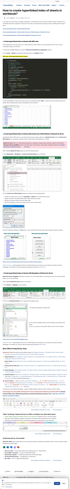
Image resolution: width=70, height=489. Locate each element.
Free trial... (27, 147)
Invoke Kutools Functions (37, 354)
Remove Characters (32, 381)
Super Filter (63, 376)
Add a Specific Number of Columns (24, 370)
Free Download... (57, 409)
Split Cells (15, 386)
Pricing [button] (34, 5)
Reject (63, 483)
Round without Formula (19, 358)
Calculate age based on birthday (23, 382)
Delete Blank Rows (40, 356)
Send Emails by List (53, 376)
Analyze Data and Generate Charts (20, 354)
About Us (57, 471)
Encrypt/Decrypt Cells (39, 376)
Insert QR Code (51, 382)
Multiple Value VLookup (34, 361)
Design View (26, 374)
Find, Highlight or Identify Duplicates (23, 356)
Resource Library (62, 374)
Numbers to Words (28, 384)
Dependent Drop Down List (45, 365)
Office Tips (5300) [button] (43, 5)
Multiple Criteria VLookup (19, 361)
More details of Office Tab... (43, 433)
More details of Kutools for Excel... (41, 409)
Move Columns (38, 370)
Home (8, 471)
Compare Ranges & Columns (12, 372)
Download (27, 5)
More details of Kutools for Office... (41, 460)
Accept (57, 483)
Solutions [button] (19, 5)
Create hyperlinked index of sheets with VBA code (16, 28)
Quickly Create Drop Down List (27, 365)
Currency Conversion (38, 384)
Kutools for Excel (7, 265)
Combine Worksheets (26, 376)
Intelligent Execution (38, 352)
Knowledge (19, 471)
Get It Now (43, 267)
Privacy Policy (44, 471)
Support (54, 5)
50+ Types (46, 381)
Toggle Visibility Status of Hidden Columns (55, 370)
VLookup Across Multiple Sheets (51, 361)
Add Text (24, 381)
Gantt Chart (54, 381)
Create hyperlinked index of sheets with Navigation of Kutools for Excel (22, 35)
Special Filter (9, 378)
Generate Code (50, 352)
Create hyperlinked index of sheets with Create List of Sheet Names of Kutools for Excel (26, 32)
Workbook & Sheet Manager (48, 374)
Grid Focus (18, 374)
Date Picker (16, 376)
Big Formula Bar (35, 374)
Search (62, 5)
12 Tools (17, 381)
